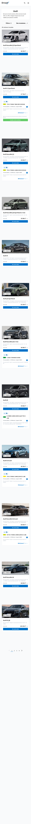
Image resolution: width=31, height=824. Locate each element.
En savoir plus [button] (15, 54)
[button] (23, 113)
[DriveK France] (5, 3)
